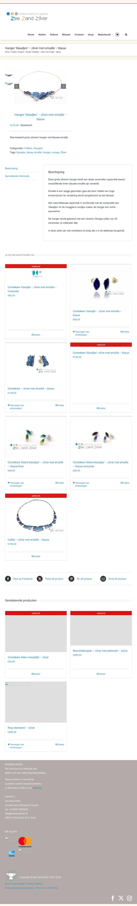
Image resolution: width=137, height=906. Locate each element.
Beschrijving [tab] (11, 168)
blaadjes (21, 152)
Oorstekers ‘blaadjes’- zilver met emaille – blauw (101, 352)
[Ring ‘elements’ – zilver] (36, 702)
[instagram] (129, 898)
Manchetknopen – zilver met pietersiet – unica (100, 650)
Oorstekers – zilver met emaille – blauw (31, 388)
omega (55, 152)
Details (37, 334)
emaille (38, 152)
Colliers (28, 148)
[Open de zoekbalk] (126, 34)
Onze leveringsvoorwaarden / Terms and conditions (31, 887)
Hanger (47, 152)
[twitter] (121, 898)
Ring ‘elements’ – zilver (21, 727)
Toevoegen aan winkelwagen (82, 333)
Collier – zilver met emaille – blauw (28, 539)
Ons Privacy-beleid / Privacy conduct (23, 883)
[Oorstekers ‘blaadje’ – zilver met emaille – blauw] (101, 285)
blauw (30, 152)
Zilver (63, 152)
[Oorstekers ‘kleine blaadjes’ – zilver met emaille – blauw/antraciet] (101, 436)
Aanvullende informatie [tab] (17, 176)
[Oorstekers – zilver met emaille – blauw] (36, 363)
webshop (37, 787)
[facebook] (112, 898)
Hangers (38, 148)
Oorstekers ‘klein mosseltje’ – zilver (28, 657)
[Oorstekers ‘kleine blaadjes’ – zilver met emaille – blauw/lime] (36, 436)
